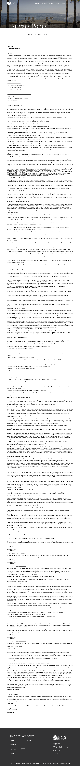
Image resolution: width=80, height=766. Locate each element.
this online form (18, 557)
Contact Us (71, 3)
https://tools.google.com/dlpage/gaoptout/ (44, 327)
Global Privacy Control (47, 452)
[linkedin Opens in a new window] (55, 750)
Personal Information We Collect (13, 83)
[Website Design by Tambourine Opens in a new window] (65, 763)
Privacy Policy (23, 748)
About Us (58, 3)
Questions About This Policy (13, 102)
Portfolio (37, 3)
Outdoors (51, 3)
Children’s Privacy (11, 96)
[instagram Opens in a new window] (53, 750)
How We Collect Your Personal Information (16, 85)
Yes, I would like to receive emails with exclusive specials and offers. (22, 749)
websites (60, 57)
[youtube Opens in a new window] (57, 750)
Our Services (44, 3)
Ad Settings (43, 328)
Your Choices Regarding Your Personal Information (17, 98)
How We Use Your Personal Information (15, 87)
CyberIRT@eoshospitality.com (13, 467)
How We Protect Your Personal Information (16, 91)
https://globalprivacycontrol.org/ (21, 672)
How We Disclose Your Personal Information (16, 89)
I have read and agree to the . (18, 748)
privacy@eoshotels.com (21, 553)
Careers (63, 3)
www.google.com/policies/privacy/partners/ (22, 327)
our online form (66, 542)
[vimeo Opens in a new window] (59, 750)
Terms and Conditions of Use (26, 763)
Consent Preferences (36, 763)
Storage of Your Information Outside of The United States (19, 94)
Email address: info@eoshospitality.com (61, 747)
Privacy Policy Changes (12, 100)
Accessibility (18, 763)
